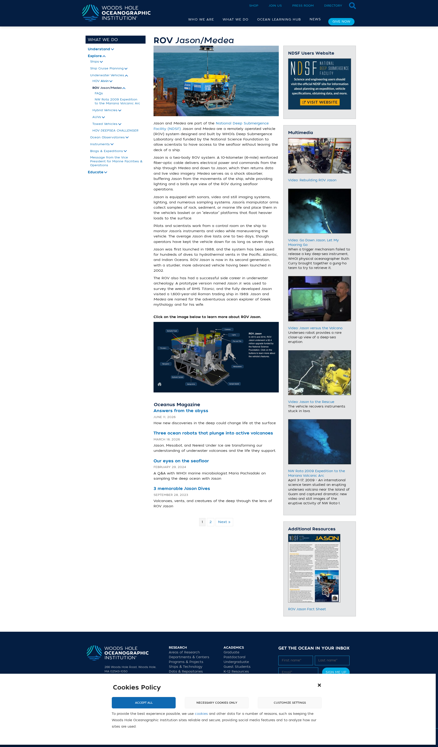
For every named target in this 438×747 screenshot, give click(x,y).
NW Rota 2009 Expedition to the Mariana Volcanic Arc (117, 101)
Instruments (100, 144)
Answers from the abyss (181, 411)
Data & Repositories (186, 671)
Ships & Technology (185, 667)
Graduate (231, 652)
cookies (201, 714)
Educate (95, 172)
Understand (99, 49)
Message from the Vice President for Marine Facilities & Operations (116, 161)
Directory (333, 6)
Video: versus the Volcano (315, 328)
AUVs (96, 117)
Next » (224, 522)
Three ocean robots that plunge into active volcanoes (213, 433)
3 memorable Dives (182, 489)
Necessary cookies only (216, 703)
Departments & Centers (189, 657)
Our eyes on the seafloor (181, 461)
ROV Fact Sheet (307, 609)
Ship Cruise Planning (107, 68)
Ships (94, 61)
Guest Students (237, 667)
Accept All (144, 703)
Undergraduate (236, 662)
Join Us (275, 6)
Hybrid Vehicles (104, 110)
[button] (319, 685)
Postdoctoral (234, 657)
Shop (253, 6)
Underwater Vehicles (107, 75)
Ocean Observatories (107, 137)
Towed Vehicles (104, 124)
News (315, 19)
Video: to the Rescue (311, 402)
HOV (100, 81)
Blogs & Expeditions (106, 151)
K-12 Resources (236, 671)
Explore (95, 56)
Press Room (303, 6)
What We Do (103, 39)
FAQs (99, 93)
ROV (107, 88)
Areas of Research (184, 652)
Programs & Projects (186, 662)
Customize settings (290, 703)
